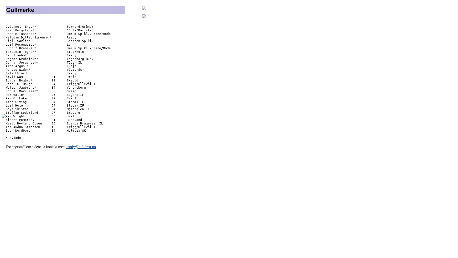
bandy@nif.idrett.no (81, 147)
